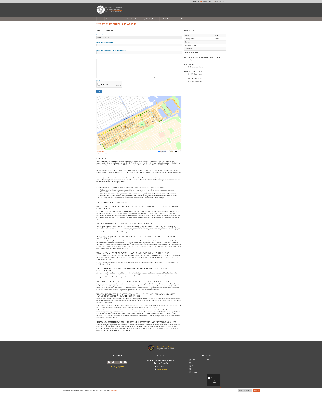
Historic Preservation (168, 19)
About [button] (100, 19)
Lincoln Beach (119, 19)
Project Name (101, 35)
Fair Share (182, 19)
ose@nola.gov (206, 1)
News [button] (108, 19)
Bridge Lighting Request (150, 19)
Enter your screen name (104, 42)
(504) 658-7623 (219, 1)
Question (99, 58)
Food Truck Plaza (133, 19)
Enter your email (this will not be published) (111, 50)
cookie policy (114, 390)
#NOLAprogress (117, 367)
